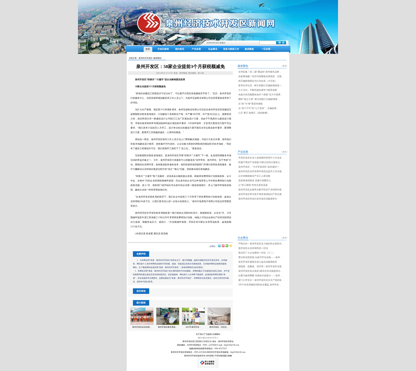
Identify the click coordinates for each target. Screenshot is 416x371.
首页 (147, 49)
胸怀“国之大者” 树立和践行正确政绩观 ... (259, 99)
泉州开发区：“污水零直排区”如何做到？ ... (260, 167)
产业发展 (196, 49)
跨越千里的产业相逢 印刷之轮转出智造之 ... (260, 162)
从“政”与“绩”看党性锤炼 (250, 104)
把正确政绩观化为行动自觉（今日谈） (257, 81)
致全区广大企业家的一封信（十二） (256, 253)
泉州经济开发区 (145, 58)
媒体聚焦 (249, 49)
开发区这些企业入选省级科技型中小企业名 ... (261, 158)
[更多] (284, 66)
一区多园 (265, 49)
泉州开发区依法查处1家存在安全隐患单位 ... (260, 271)
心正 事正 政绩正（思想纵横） (253, 113)
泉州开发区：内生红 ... (219, 327)
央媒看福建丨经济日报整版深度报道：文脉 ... (261, 76)
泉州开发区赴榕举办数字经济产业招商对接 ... (261, 189)
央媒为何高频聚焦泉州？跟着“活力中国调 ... (260, 94)
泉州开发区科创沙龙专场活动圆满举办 (257, 199)
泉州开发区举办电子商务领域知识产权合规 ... (261, 194)
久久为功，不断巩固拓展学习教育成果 (257, 90)
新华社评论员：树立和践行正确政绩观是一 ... (261, 85)
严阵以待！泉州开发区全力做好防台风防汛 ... (261, 243)
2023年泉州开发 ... (193, 327)
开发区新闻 (163, 49)
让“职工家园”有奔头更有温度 (253, 185)
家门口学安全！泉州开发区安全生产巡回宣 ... (261, 280)
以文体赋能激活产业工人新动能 (254, 176)
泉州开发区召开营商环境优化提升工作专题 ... (261, 171)
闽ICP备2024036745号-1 (208, 338)
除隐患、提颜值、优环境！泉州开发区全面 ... (261, 266)
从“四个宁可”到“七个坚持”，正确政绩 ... (258, 108)
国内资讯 (179, 49)
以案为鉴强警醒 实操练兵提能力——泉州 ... (260, 275)
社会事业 (212, 49)
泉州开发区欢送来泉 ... (142, 327)
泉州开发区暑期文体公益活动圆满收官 (257, 262)
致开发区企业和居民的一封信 (253, 248)
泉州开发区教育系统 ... (167, 327)
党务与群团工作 (231, 49)
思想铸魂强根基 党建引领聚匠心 (254, 180)
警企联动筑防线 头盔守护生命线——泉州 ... (260, 257)
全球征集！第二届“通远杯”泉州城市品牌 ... (260, 72)
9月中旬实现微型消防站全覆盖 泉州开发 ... (259, 284)
